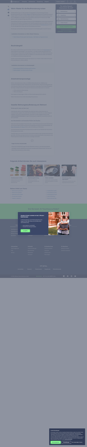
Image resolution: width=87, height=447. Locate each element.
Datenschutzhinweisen (68, 439)
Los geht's (25, 230)
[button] (67, 213)
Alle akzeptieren (55, 442)
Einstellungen (66, 442)
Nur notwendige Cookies (77, 442)
